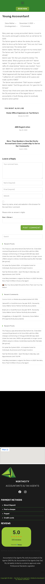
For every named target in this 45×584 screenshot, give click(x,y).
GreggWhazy (6, 316)
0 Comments (25, 26)
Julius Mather (10, 23)
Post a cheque (9, 509)
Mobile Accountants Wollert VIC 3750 (26, 299)
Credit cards (9, 518)
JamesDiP (5, 303)
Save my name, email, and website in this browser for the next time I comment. (21, 205)
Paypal (6, 514)
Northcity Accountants (22, 578)
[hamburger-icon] (42, 572)
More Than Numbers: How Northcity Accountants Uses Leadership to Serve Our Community (22, 143)
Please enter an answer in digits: (13, 212)
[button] (22, 3)
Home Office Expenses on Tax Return (22, 113)
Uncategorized (10, 26)
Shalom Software (23, 579)
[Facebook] (19, 492)
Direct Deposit (10, 505)
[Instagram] (25, 492)
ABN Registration (22, 127)
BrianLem (5, 310)
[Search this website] (22, 236)
